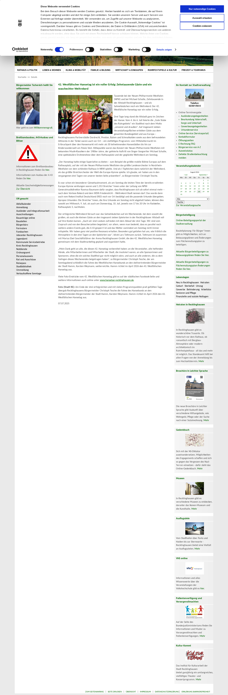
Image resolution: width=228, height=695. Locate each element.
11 (186, 186)
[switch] (89, 49)
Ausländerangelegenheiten (194, 116)
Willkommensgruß (43, 128)
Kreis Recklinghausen (27, 246)
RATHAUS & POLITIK (27, 70)
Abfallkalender (23, 204)
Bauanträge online (25, 218)
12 (190, 186)
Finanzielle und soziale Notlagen (192, 296)
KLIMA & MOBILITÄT (76, 70)
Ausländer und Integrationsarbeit (32, 211)
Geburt (179, 286)
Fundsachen (22, 232)
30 (208, 192)
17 (181, 189)
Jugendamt (21, 239)
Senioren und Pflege (186, 293)
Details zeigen (164, 49)
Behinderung (193, 289)
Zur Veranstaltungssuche (188, 205)
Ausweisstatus (185, 151)
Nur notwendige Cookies (202, 9)
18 (186, 189)
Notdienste (21, 249)
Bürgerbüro (22, 225)
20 (195, 189)
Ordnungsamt (23, 252)
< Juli (186, 175)
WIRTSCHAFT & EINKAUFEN (129, 70)
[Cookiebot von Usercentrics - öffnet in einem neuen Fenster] (20, 49)
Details (34, 77)
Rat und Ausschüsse (26, 259)
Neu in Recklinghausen (187, 282)
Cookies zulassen (202, 26)
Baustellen (21, 221)
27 (195, 192)
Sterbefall (189, 286)
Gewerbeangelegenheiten (194, 126)
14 (199, 186)
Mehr (201, 361)
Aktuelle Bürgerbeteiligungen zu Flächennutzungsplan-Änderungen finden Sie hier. (193, 265)
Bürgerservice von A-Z (190, 147)
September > (203, 175)
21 (199, 189)
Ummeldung (22, 270)
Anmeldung (22, 207)
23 (208, 189)
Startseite (22, 77)
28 (199, 192)
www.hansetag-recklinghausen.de (117, 280)
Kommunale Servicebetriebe (30, 242)
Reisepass (21, 263)
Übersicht (131, 692)
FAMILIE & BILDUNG (100, 70)
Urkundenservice (189, 130)
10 (181, 186)
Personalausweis (24, 256)
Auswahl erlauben (202, 18)
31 (181, 194)
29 (203, 192)
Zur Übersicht (23, 189)
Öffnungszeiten (186, 140)
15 (203, 186)
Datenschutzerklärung (167, 692)
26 (190, 192)
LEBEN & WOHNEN (51, 70)
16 (208, 186)
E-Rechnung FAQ (187, 144)
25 (186, 192)
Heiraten (204, 282)
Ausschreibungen (24, 214)
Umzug (199, 286)
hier (47, 170)
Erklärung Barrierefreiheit (196, 692)
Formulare (21, 228)
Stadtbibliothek (23, 266)
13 (195, 186)
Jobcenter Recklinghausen (29, 235)
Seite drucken (115, 692)
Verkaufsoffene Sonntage (28, 273)
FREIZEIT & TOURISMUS (194, 70)
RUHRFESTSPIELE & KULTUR (162, 70)
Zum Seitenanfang (94, 692)
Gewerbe (180, 289)
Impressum (145, 692)
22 (203, 189)
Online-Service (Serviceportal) (194, 133)
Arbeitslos (206, 289)
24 (181, 192)
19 (190, 189)
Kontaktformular (187, 137)
